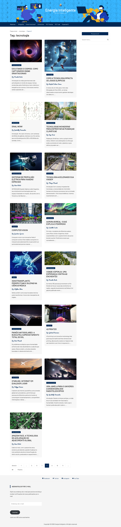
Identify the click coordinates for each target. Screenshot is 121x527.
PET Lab (57, 24)
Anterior (14, 465)
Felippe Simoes (18, 387)
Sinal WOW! (17, 126)
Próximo (20, 469)
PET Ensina (49, 24)
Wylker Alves (18, 289)
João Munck (18, 341)
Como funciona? (31, 24)
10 (57, 465)
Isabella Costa (53, 228)
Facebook (47, 478)
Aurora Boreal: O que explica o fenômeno (56, 222)
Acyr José (52, 135)
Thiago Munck (53, 183)
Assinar (15, 512)
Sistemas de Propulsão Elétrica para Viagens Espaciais (23, 179)
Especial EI (65, 24)
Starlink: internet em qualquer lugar (22, 382)
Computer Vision (20, 230)
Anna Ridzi (17, 185)
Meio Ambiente (50, 123)
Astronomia (15, 123)
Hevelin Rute (18, 77)
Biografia (21, 24)
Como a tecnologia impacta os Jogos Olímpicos (59, 79)
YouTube (76, 478)
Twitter (56, 478)
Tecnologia (50, 74)
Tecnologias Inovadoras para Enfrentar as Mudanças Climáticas (60, 128)
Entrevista (41, 24)
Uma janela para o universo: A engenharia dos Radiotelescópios (60, 388)
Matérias (12, 24)
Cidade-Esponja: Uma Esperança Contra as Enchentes (56, 274)
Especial (15, 226)
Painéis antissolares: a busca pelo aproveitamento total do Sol (25, 334)
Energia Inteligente (60, 10)
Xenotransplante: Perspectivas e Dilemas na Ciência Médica (24, 283)
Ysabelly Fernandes (20, 130)
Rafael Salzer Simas (55, 84)
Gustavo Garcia (19, 234)
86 (12, 469)
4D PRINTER (51, 329)
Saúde (14, 277)
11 (62, 465)
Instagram (66, 478)
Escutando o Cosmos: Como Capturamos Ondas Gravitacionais (25, 70)
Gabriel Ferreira (54, 333)
